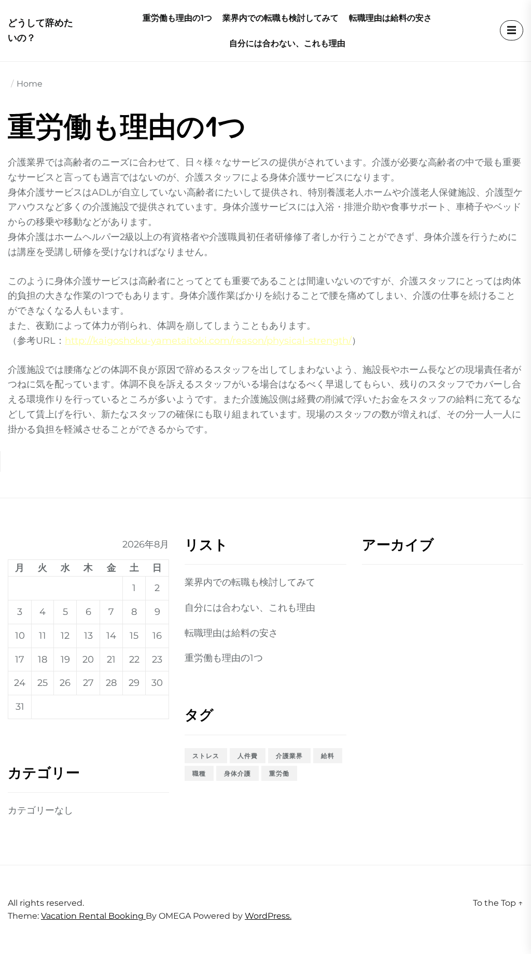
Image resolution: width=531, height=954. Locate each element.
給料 (327, 756)
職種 (199, 773)
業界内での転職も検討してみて (280, 17)
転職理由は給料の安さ (390, 17)
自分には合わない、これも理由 (287, 43)
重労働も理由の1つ (177, 17)
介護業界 (289, 756)
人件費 (247, 756)
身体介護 (237, 773)
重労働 (279, 773)
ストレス (205, 756)
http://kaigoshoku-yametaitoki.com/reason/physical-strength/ (208, 340)
